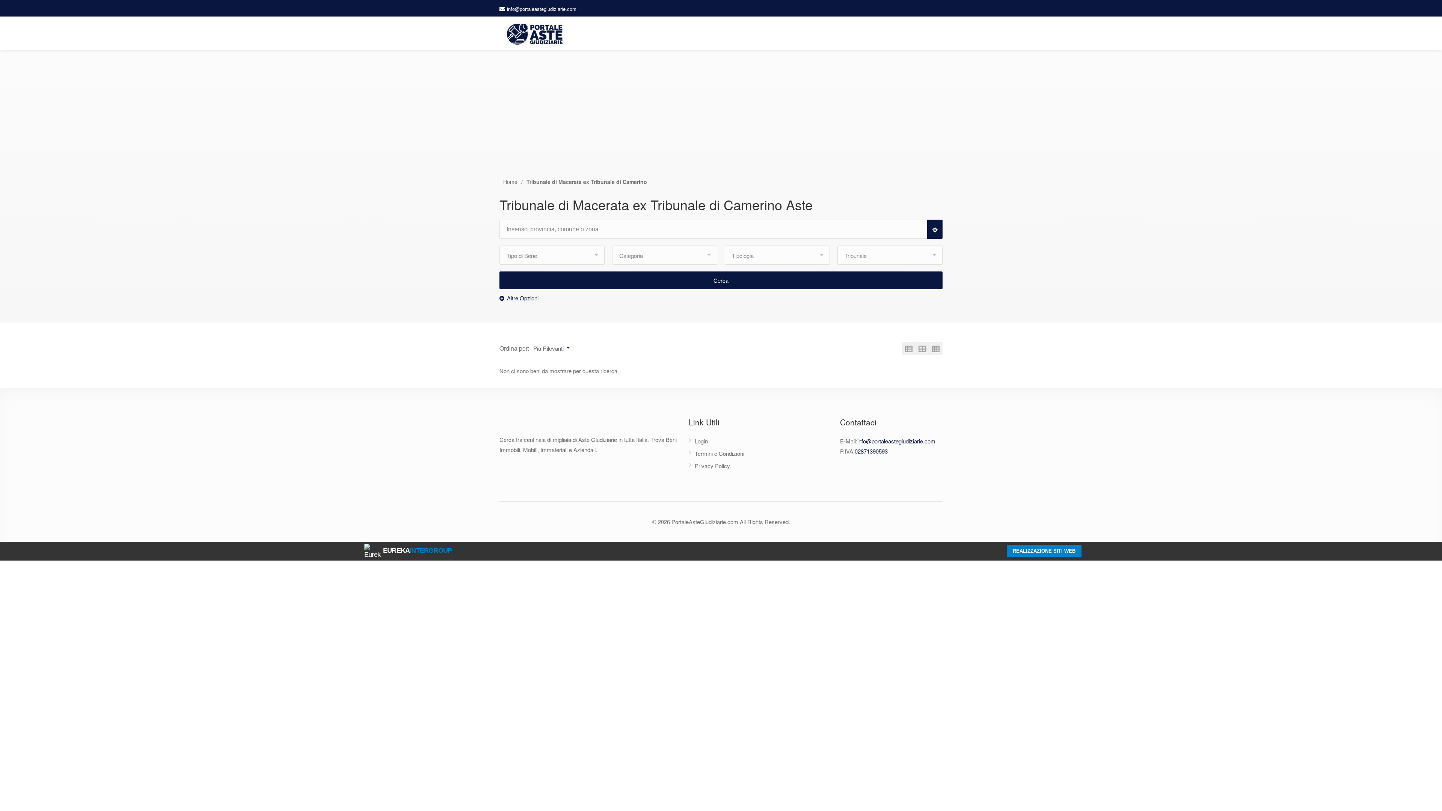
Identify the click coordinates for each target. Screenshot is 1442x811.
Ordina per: (514, 348)
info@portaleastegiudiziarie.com (541, 8)
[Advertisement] (721, 121)
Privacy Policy (712, 466)
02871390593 (871, 451)
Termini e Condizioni (719, 453)
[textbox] (717, 229)
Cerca (721, 280)
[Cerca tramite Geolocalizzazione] (935, 229)
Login (701, 441)
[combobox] (717, 229)
